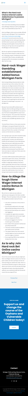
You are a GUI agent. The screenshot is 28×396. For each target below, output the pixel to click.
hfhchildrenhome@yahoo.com (14, 378)
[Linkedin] (14, 381)
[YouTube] (16, 381)
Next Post (14, 282)
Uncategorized (6, 21)
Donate (14, 327)
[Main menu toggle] (25, 2)
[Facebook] (11, 381)
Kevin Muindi (18, 392)
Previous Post (14, 278)
